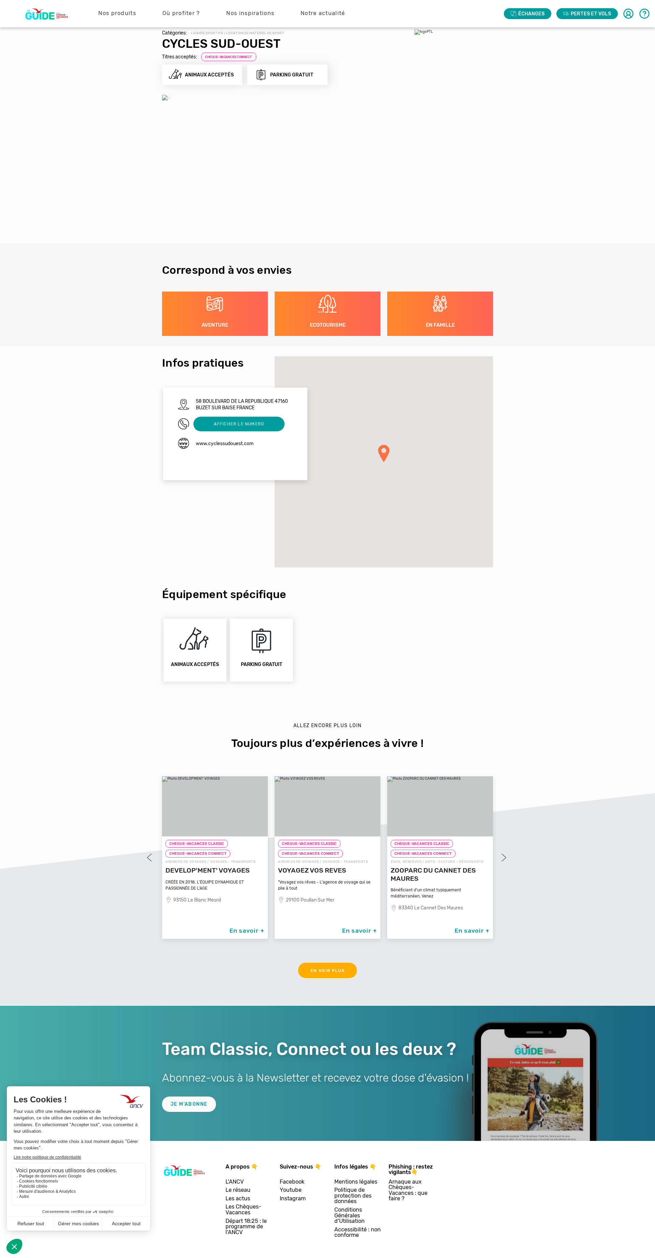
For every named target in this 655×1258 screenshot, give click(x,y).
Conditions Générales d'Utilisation (349, 1215)
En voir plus (327, 970)
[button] (383, 453)
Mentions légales (355, 1182)
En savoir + (247, 930)
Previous (150, 857)
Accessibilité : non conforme (357, 1232)
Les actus (237, 1199)
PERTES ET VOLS (591, 14)
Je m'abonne (189, 1104)
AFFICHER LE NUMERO (239, 423)
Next (503, 857)
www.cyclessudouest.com (224, 443)
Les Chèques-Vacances (243, 1209)
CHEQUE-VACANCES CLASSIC (196, 844)
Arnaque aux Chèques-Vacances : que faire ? (408, 1190)
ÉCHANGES (531, 14)
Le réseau (237, 1190)
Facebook (292, 1182)
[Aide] (644, 13)
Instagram (293, 1199)
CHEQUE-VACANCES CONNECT (228, 57)
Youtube (291, 1190)
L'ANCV (234, 1182)
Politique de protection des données (353, 1195)
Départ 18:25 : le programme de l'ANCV (246, 1226)
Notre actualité (323, 13)
